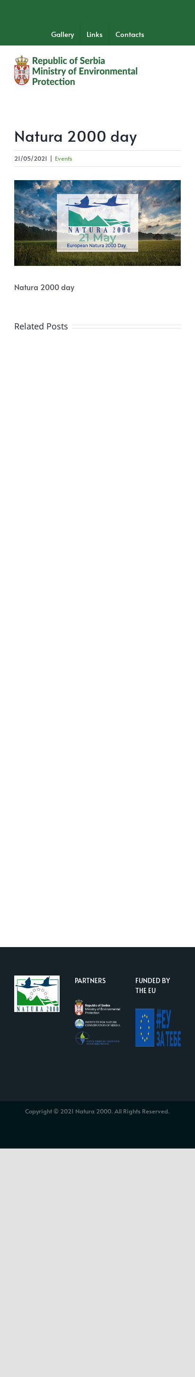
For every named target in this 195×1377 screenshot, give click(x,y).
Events (63, 158)
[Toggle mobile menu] (177, 61)
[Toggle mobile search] (160, 61)
